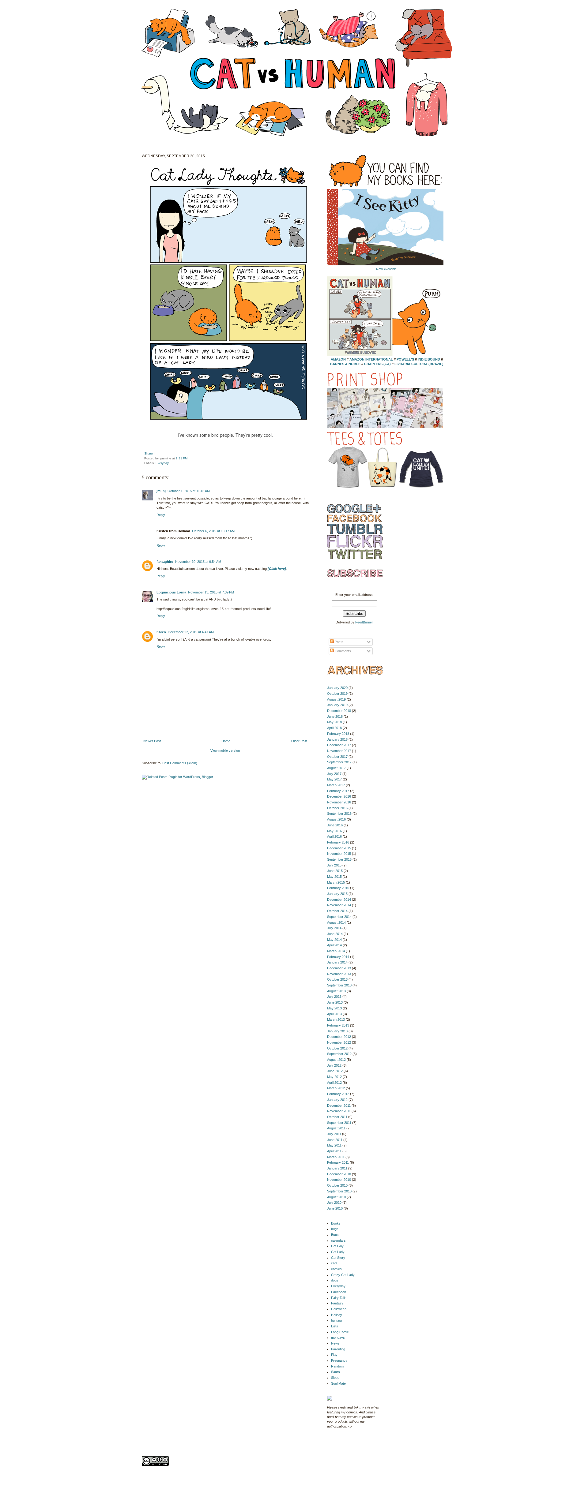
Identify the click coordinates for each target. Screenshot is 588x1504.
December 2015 (339, 848)
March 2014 (336, 951)
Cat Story (338, 1257)
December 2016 (339, 796)
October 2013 (337, 979)
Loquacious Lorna (171, 592)
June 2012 (335, 1071)
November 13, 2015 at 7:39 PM (211, 592)
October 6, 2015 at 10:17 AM (213, 531)
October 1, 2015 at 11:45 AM (189, 491)
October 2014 (337, 911)
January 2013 (337, 1031)
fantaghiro (164, 561)
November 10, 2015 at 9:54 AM (198, 561)
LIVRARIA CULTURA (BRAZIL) (418, 364)
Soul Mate (338, 1383)
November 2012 (339, 1042)
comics (336, 1269)
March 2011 (336, 1157)
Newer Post (152, 741)
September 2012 (339, 1054)
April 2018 (334, 728)
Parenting (338, 1349)
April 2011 (334, 1151)
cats (334, 1263)
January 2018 (337, 739)
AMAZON (338, 359)
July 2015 (334, 865)
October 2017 (337, 756)
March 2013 (336, 1019)
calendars (338, 1240)
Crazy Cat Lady (343, 1275)
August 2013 (336, 991)
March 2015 (336, 882)
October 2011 (337, 1117)
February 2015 (338, 888)
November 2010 (339, 1179)
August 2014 (336, 922)
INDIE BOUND (429, 359)
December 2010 (339, 1174)
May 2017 (334, 779)
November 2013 (339, 974)
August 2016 (336, 819)
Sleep (335, 1377)
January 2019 (337, 705)
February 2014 (338, 957)
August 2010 (336, 1197)
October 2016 (337, 808)
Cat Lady (338, 1252)
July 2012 (334, 1065)
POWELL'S (405, 359)
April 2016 (334, 836)
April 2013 (334, 1014)
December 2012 (339, 1036)
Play (334, 1354)
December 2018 (339, 711)
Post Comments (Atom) (179, 763)
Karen (161, 632)
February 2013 (338, 1025)
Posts (338, 642)
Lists (334, 1326)
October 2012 (337, 1048)
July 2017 (334, 774)
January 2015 (337, 894)
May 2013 (334, 1008)
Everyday (162, 463)
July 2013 (334, 996)
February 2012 (338, 1094)
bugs (334, 1229)
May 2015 (334, 876)
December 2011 (339, 1105)
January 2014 (337, 962)
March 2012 (336, 1088)
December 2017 (339, 745)
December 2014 (339, 899)
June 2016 (335, 825)
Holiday (336, 1315)
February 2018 (338, 733)
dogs (334, 1280)
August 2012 (336, 1059)
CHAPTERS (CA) (378, 364)
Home (225, 741)
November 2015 (339, 853)
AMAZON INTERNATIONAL (371, 359)
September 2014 (339, 916)
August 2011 (336, 1128)
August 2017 (336, 768)
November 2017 (339, 751)
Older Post (299, 741)
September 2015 (339, 859)
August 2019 (336, 699)
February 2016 (338, 842)
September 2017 (339, 762)
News (335, 1343)
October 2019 (337, 693)
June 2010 (335, 1208)
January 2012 (337, 1100)
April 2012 (334, 1082)
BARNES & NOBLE (345, 364)
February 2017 (338, 791)
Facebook (338, 1292)
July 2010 (334, 1202)
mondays (338, 1337)
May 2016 (334, 831)
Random (337, 1366)
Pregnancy (339, 1360)
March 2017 (336, 785)
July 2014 (334, 928)
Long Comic (340, 1332)
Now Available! (387, 269)
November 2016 (339, 802)
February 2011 (338, 1162)
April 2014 (334, 945)
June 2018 (335, 716)
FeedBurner (364, 622)
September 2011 (339, 1122)
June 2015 (335, 871)
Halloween (338, 1309)
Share (148, 453)
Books (336, 1223)
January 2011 (337, 1168)
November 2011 (339, 1111)
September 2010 (339, 1191)
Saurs (335, 1372)
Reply (160, 515)
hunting (336, 1320)
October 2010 (337, 1185)
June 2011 (334, 1140)
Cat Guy (337, 1246)
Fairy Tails (338, 1298)
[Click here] (277, 569)
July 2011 (334, 1134)
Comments (342, 651)
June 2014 (335, 934)
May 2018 (334, 722)
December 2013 (339, 968)
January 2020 (337, 688)
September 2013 (339, 985)
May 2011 (334, 1145)
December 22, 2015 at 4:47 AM (191, 632)
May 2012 (334, 1077)
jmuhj (161, 491)
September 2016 (339, 813)
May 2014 (334, 939)
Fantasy (337, 1303)
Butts (335, 1234)
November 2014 (339, 905)
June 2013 (335, 1002)
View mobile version (225, 750)
